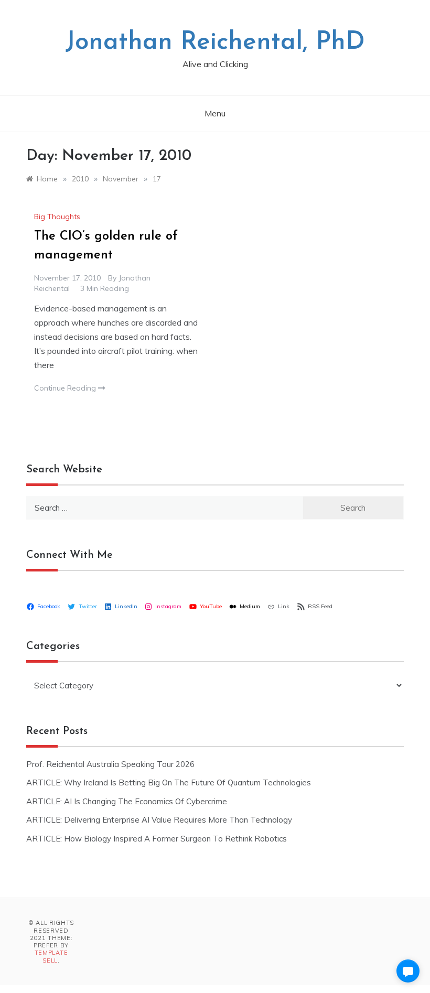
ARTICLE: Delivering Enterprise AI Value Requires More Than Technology (159, 820)
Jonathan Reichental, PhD (215, 42)
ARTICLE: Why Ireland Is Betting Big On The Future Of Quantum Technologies (168, 782)
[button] (408, 971)
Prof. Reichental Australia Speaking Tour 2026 (110, 764)
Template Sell (51, 956)
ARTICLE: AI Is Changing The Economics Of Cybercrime (126, 801)
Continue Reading (66, 388)
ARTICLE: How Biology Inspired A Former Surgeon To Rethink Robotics (156, 839)
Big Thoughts (57, 216)
